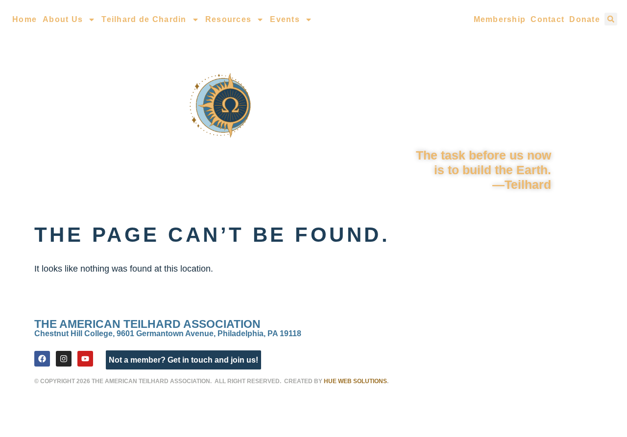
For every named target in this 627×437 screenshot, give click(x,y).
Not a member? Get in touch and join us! (183, 360)
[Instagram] (64, 359)
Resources (228, 19)
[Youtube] (85, 359)
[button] (610, 19)
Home (24, 19)
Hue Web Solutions (355, 381)
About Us (63, 19)
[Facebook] (42, 359)
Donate (584, 19)
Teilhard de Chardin (143, 19)
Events (285, 19)
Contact (547, 19)
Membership (500, 19)
